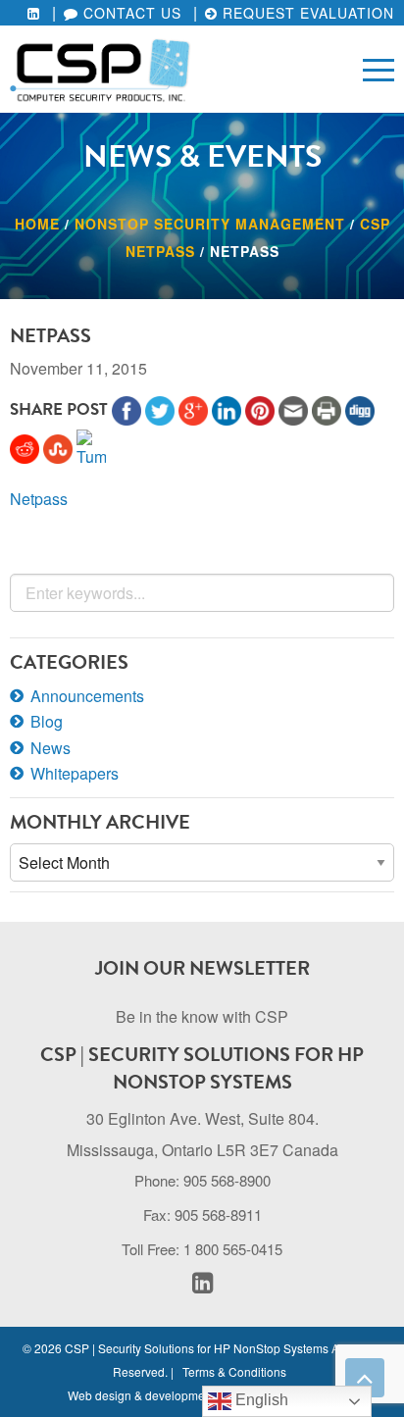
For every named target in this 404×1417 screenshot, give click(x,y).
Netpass (39, 498)
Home (37, 223)
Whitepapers (74, 773)
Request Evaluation (306, 13)
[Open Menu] (378, 68)
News (50, 747)
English (259, 1400)
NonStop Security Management (210, 223)
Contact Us (129, 13)
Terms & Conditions (234, 1371)
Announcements (87, 695)
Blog (46, 721)
